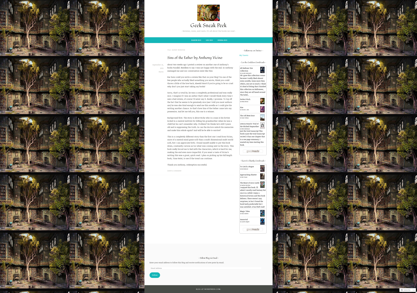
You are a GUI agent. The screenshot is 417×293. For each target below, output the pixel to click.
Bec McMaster (245, 169)
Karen (161, 72)
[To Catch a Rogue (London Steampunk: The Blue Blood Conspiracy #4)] (262, 171)
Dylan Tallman (245, 118)
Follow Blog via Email (208, 258)
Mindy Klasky (245, 101)
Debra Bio (222, 40)
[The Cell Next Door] (262, 120)
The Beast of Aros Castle (249, 183)
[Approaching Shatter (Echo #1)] (262, 179)
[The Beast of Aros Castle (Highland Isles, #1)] (262, 187)
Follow (155, 275)
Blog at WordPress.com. (208, 289)
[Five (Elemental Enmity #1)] (262, 111)
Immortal (244, 219)
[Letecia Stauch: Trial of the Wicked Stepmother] (262, 128)
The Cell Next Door (247, 115)
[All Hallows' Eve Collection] (262, 72)
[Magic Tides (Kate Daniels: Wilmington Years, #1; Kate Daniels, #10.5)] (262, 216)
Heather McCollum (246, 185)
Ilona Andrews (245, 213)
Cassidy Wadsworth (246, 73)
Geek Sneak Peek (208, 25)
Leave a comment (174, 170)
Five (241, 107)
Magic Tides (245, 211)
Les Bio (209, 40)
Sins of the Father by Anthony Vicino (194, 57)
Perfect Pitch (245, 99)
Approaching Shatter (248, 174)
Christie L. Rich (245, 109)
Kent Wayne (244, 177)
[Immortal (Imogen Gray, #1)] (262, 224)
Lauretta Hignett (245, 221)
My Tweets (243, 55)
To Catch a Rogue (247, 166)
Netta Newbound (246, 129)
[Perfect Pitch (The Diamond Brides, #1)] (262, 103)
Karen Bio (196, 40)
